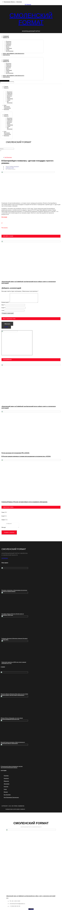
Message (4, 527)
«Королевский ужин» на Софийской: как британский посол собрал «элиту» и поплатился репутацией (30, 896)
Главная (6, 36)
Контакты (6, 55)
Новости (6, 37)
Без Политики (9, 51)
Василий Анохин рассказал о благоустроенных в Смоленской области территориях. (13, 743)
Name (3, 512)
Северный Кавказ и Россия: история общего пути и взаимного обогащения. (24, 502)
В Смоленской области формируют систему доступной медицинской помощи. (12, 767)
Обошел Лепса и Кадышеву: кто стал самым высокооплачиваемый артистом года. (12, 718)
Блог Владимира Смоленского (13, 53)
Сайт (3, 310)
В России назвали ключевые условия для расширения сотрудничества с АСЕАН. (26, 456)
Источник (4, 217)
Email (3, 307)
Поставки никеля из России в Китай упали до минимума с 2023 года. (13, 614)
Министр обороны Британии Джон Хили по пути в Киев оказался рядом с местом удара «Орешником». (14, 694)
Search (7, 80)
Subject (3, 519)
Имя (3, 305)
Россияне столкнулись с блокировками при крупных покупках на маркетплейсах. (14, 591)
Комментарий (6, 302)
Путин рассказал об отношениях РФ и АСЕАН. (15, 453)
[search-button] (0, 150)
